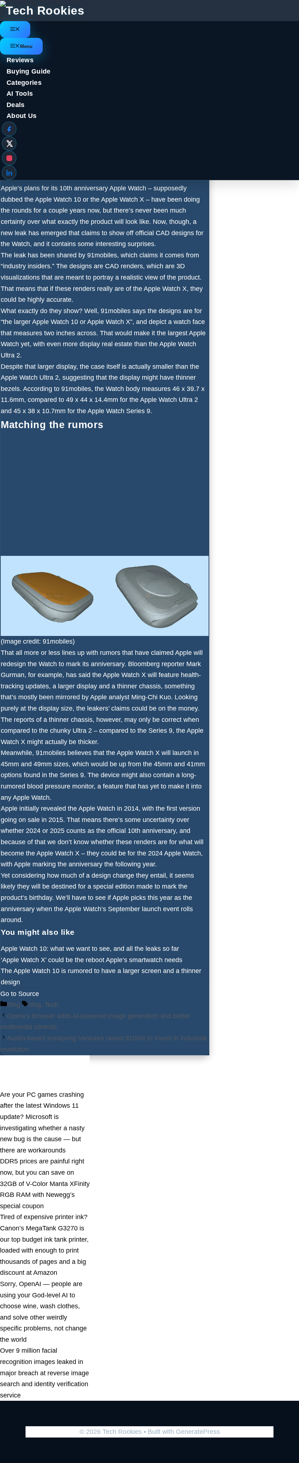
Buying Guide (29, 71)
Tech (51, 1004)
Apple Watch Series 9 (119, 411)
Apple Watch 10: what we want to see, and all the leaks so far (90, 948)
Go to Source (19, 993)
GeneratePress (198, 1431)
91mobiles (102, 255)
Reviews (20, 60)
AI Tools (20, 93)
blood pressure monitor (60, 786)
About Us (21, 115)
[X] (9, 143)
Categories (24, 82)
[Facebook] (9, 129)
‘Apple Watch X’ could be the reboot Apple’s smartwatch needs (91, 960)
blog (34, 1004)
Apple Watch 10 (58, 199)
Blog (13, 1004)
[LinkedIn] (9, 172)
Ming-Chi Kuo (151, 697)
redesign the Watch (29, 664)
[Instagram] (9, 158)
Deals (16, 104)
